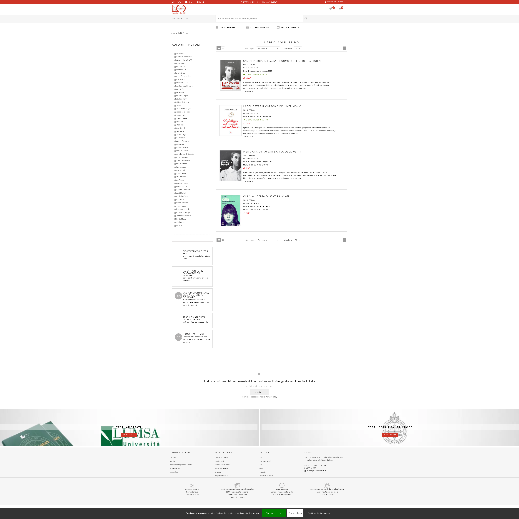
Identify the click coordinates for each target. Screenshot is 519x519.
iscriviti (259, 392)
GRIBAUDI (254, 203)
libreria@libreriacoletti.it (316, 471)
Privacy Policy (271, 397)
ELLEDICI (254, 68)
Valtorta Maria (180, 219)
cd (261, 465)
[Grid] (223, 48)
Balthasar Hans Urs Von (184, 60)
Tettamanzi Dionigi (182, 212)
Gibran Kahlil (179, 128)
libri (261, 457)
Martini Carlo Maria (182, 161)
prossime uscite (266, 476)
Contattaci (178, 2)
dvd (261, 468)
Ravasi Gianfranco (181, 196)
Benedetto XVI (180, 70)
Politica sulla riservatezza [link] (319, 513)
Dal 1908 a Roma (192, 489)
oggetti (263, 472)
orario (201, 2)
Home (172, 33)
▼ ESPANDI (248, 91)
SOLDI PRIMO (249, 65)
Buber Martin (179, 79)
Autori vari (178, 225)
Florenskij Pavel (180, 118)
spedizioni (219, 461)
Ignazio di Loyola (181, 151)
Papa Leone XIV (180, 186)
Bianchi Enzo (179, 73)
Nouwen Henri (180, 174)
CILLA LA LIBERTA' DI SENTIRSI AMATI (266, 196)
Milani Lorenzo (180, 167)
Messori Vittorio (180, 164)
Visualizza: (288, 48)
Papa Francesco (181, 183)
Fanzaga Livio (180, 115)
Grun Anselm (179, 138)
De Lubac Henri (180, 99)
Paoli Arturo (179, 180)
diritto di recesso (222, 468)
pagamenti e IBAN (223, 476)
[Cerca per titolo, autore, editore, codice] (325, 18)
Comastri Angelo (181, 96)
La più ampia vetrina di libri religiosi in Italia (327, 489)
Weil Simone (179, 222)
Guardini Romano (181, 141)
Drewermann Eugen (182, 109)
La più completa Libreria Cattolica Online (237, 489)
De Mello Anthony (181, 102)
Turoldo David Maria (182, 216)
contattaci (174, 472)
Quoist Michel (180, 193)
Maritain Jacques (181, 157)
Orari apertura (282, 489)
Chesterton (179, 92)
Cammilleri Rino (181, 83)
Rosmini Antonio (181, 203)
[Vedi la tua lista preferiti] (331, 9)
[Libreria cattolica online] (179, 10)
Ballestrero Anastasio (183, 57)
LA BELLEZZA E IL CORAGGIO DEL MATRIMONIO (272, 106)
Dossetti (177, 105)
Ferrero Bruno (180, 122)
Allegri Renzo (179, 53)
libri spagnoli (265, 461)
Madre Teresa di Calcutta (184, 154)
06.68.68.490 (311, 468)
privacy (218, 472)
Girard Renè (179, 131)
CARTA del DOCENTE (251, 2)
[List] (219, 48)
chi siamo (174, 457)
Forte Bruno (179, 125)
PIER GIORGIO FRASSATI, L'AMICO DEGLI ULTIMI (272, 151)
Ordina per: (249, 48)
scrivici (190, 2)
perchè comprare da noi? (181, 465)
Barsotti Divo (179, 63)
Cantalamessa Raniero (183, 86)
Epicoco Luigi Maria (182, 112)
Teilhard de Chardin (182, 209)
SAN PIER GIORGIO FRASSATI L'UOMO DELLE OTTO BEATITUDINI (282, 61)
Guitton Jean (179, 144)
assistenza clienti (222, 465)
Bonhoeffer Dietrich (182, 76)
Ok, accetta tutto (274, 513)
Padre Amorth (180, 177)
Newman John (180, 170)
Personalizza (295, 513)
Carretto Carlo (180, 89)
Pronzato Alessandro (183, 190)
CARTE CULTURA (271, 2)
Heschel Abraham (181, 148)
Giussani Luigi (180, 135)
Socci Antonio (180, 206)
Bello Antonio (180, 66)
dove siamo (175, 468)
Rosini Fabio (179, 199)
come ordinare (221, 457)
